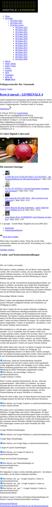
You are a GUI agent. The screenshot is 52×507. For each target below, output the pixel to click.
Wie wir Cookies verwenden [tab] (11, 265)
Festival (3, 89)
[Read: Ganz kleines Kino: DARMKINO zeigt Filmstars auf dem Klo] (7, 215)
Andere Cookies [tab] (6, 468)
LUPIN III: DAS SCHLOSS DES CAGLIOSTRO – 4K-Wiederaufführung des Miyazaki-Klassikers (28, 178)
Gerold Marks (22, 113)
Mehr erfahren (8, 250)
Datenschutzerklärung (8, 503)
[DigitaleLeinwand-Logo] (19, 12)
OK (1, 250)
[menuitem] (28, 16)
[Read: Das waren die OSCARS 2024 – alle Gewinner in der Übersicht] (7, 196)
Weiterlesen (4, 109)
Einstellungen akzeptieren (10, 506)
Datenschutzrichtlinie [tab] (8, 493)
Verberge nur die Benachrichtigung (34, 506)
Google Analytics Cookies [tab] (10, 377)
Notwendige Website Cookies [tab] (12, 296)
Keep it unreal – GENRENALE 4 (21, 94)
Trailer (9, 89)
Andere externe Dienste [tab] (9, 406)
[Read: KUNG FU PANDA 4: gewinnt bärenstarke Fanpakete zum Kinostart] (7, 186)
